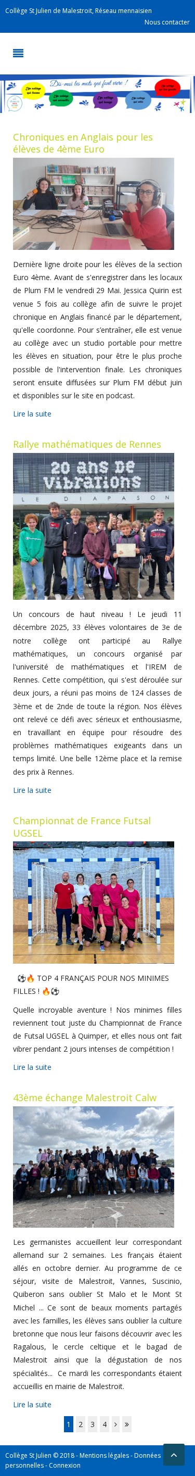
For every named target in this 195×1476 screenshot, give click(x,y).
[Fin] (127, 1424)
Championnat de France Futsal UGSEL (82, 826)
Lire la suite (32, 414)
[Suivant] (116, 1424)
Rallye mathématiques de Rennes (87, 444)
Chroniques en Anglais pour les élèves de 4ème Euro (83, 143)
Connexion (65, 1465)
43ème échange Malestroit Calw (85, 1097)
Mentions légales (104, 1455)
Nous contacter (167, 22)
